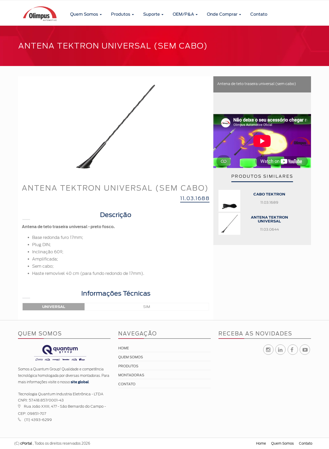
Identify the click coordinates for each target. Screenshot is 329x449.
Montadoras (131, 375)
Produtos (121, 14)
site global (80, 382)
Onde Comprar (223, 14)
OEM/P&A (184, 14)
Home (123, 348)
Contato (258, 14)
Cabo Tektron (269, 194)
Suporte (152, 14)
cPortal (26, 443)
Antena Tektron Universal (269, 219)
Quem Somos (84, 14)
